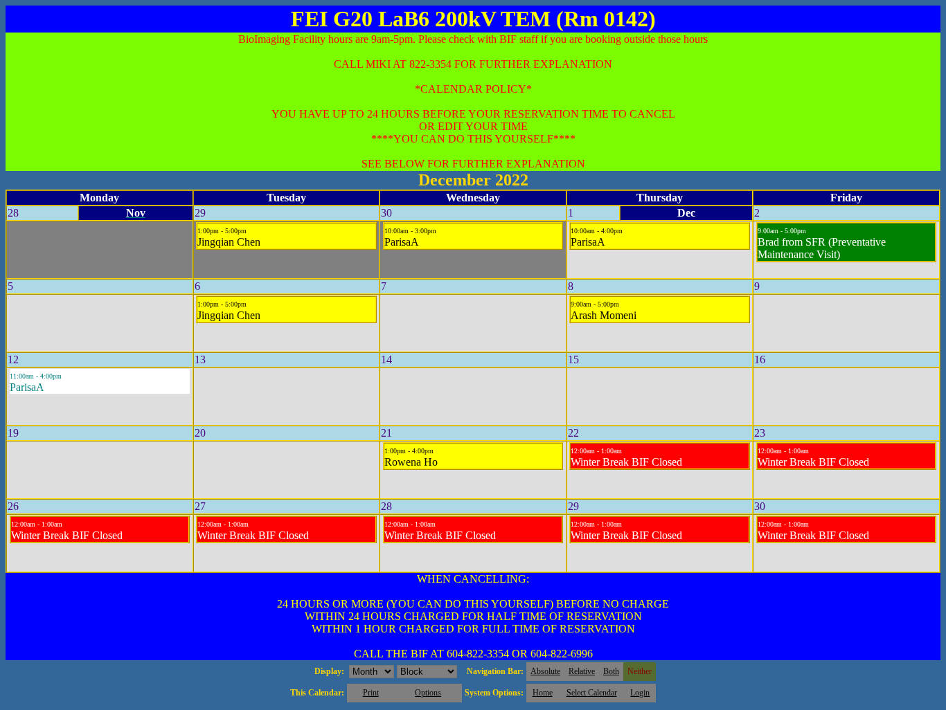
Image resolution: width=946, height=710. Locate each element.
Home (543, 693)
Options (428, 693)
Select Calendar (591, 693)
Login (640, 693)
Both (611, 671)
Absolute (545, 671)
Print (371, 693)
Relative (582, 671)
